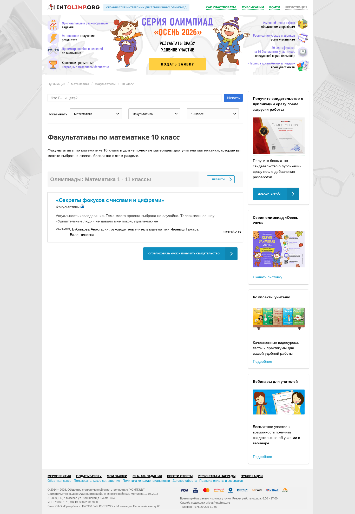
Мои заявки (117, 476)
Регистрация (296, 7)
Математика (80, 84)
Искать (233, 98)
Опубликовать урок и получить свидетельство (184, 253)
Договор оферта (185, 480)
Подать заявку (89, 476)
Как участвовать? (221, 7)
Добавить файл (269, 193)
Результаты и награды (216, 476)
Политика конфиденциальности (146, 480)
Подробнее (262, 361)
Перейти (218, 179)
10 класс (127, 84)
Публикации (253, 7)
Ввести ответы (180, 476)
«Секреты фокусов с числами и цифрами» (110, 200)
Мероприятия (59, 476)
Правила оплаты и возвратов (221, 480)
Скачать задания (147, 476)
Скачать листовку (267, 276)
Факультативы (105, 84)
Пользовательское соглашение (97, 480)
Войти (274, 7)
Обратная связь (59, 480)
